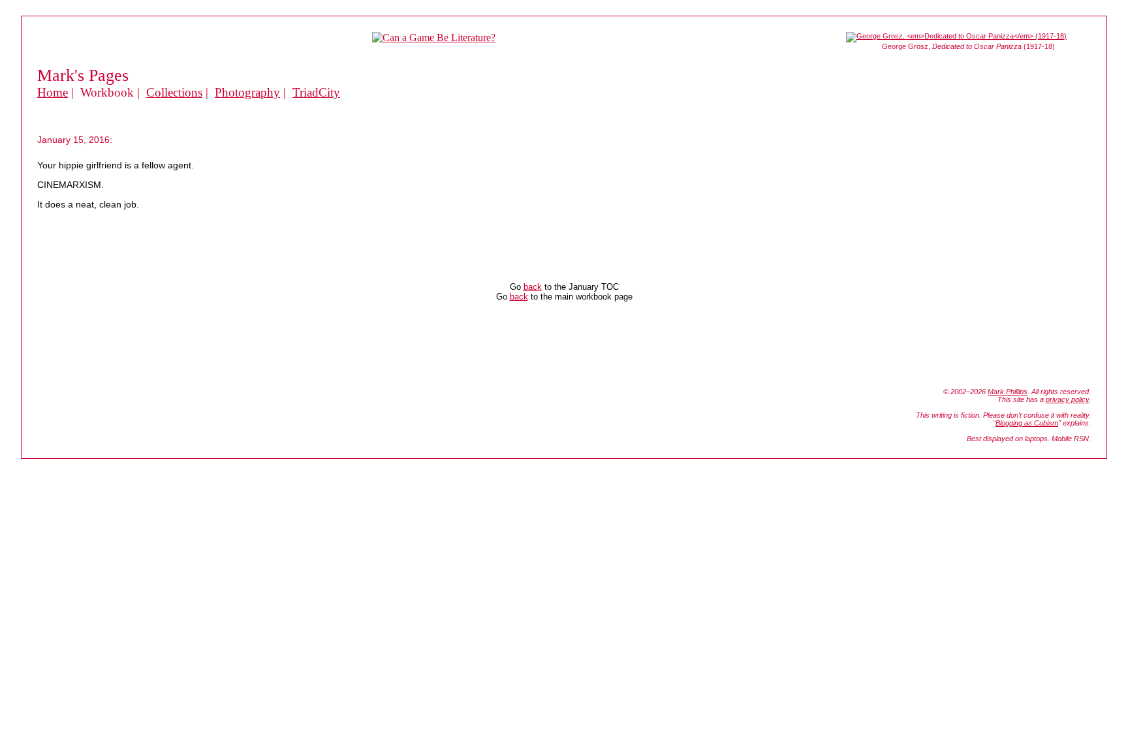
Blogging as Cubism (1026, 423)
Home (52, 92)
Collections (174, 92)
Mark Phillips (1007, 392)
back (533, 287)
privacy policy (1067, 399)
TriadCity (316, 92)
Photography (247, 92)
